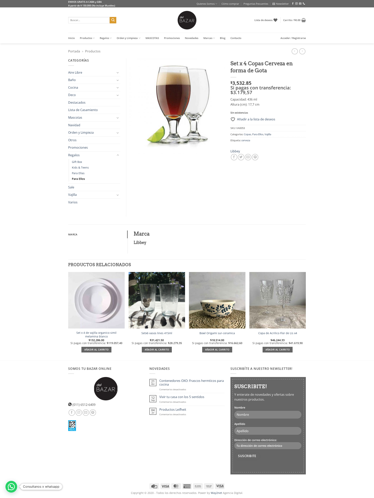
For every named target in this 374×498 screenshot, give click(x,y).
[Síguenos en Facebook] (293, 3)
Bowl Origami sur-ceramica (217, 333)
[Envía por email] (248, 157)
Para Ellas (78, 173)
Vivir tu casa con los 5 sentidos (181, 397)
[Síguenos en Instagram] (296, 3)
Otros (72, 140)
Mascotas (75, 117)
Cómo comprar (230, 3)
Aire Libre (75, 72)
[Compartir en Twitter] (241, 157)
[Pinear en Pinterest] (255, 157)
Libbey (235, 151)
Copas (247, 134)
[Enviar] (113, 20)
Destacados (77, 102)
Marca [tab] (72, 234)
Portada (74, 51)
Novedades (191, 38)
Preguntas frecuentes (255, 3)
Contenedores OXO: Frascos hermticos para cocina (191, 382)
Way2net (216, 493)
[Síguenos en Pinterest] (93, 412)
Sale (71, 187)
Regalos (104, 38)
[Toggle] (118, 72)
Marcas (207, 38)
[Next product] (295, 51)
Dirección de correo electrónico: (255, 440)
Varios (73, 202)
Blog (222, 38)
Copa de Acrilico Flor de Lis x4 (277, 333)
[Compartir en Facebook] (234, 157)
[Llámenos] (304, 3)
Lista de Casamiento (83, 110)
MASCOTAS (152, 38)
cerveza (245, 140)
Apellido (239, 424)
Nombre (239, 407)
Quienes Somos (206, 3)
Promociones (172, 38)
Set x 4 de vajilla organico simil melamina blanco (96, 334)
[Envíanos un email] (300, 3)
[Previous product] (302, 51)
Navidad (74, 125)
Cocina (73, 87)
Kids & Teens (80, 167)
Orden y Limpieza (127, 38)
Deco (72, 95)
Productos (86, 38)
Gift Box (77, 162)
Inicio (71, 38)
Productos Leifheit (172, 409)
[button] (281, 4)
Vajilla (268, 134)
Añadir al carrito (96, 349)
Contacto (235, 38)
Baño (72, 80)
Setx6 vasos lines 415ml (156, 333)
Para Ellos (257, 134)
